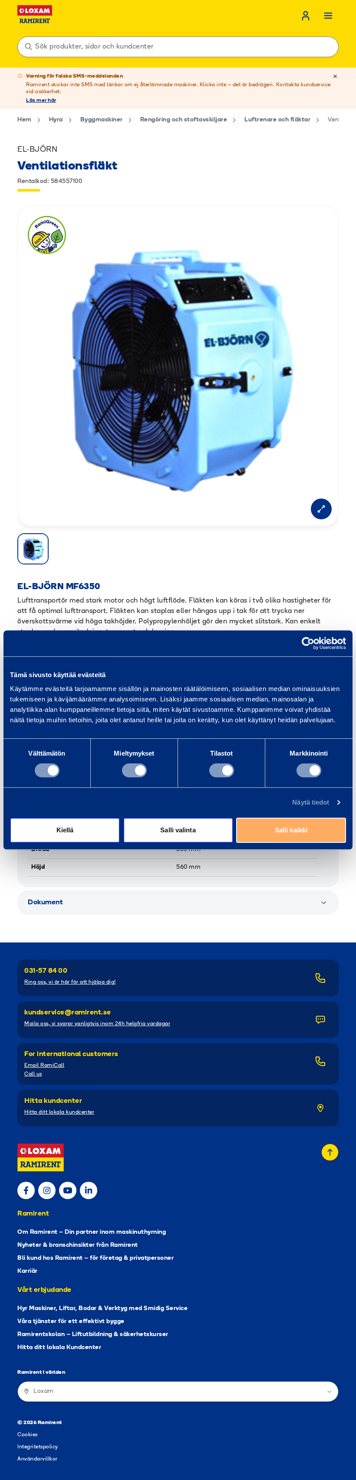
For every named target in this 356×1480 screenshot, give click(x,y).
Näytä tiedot (310, 802)
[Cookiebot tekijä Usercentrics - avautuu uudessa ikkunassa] (308, 643)
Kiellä (65, 830)
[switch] (134, 770)
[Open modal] (321, 509)
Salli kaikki (291, 830)
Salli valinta (177, 830)
